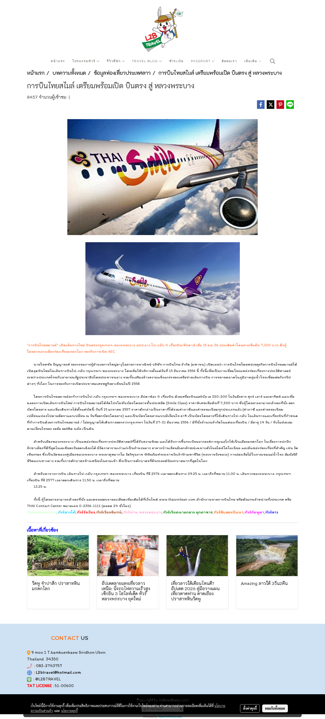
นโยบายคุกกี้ (69, 711)
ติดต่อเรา (229, 61)
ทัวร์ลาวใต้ (67, 512)
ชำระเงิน (176, 61)
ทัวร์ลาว (271, 512)
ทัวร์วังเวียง (86, 512)
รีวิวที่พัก (114, 61)
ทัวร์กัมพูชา (254, 512)
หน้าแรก (58, 61)
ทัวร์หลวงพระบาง (42, 512)
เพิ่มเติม (251, 61)
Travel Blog (145, 61)
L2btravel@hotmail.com (58, 672)
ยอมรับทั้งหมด (275, 708)
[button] (272, 61)
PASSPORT (201, 61)
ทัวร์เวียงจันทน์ (109, 512)
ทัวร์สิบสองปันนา (228, 512)
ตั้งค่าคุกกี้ (250, 708)
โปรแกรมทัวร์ (84, 61)
